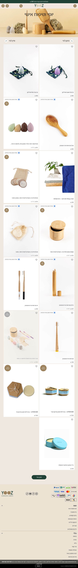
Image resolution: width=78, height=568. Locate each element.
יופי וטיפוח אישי (72, 509)
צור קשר (74, 547)
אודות (75, 540)
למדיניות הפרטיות (7, 562)
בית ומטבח (74, 512)
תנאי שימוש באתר (71, 553)
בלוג (75, 543)
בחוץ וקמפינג (73, 515)
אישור (38, 566)
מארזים (74, 526)
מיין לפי (12, 40)
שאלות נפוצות (73, 550)
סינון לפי (66, 40)
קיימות (75, 536)
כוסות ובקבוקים (72, 519)
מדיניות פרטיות (72, 557)
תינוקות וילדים (73, 522)
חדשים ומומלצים (72, 529)
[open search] (21, 6)
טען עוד (39, 477)
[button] (74, 6)
